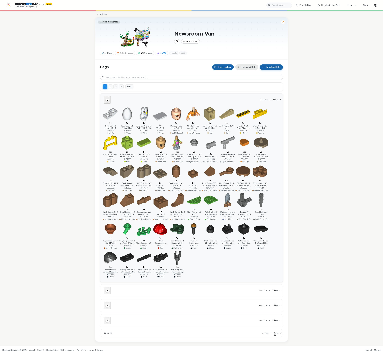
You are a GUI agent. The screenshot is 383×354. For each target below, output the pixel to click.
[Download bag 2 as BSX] (274, 289)
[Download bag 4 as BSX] (274, 319)
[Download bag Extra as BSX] (274, 334)
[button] (110, 120)
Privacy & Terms (95, 350)
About (32, 350)
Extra (129, 87)
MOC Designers (67, 350)
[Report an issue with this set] (283, 22)
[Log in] (375, 5)
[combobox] (279, 5)
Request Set (52, 350)
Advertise (81, 350)
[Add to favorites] (176, 41)
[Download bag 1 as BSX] (274, 99)
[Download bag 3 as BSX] (274, 304)
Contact (40, 350)
